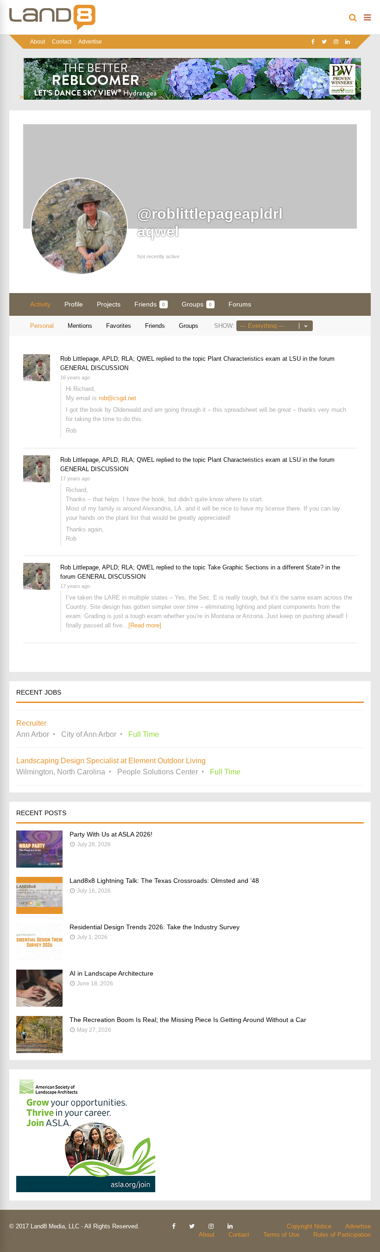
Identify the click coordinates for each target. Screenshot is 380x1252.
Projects (108, 304)
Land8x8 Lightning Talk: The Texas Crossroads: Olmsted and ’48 (164, 880)
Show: (224, 325)
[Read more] (144, 625)
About (37, 41)
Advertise (90, 41)
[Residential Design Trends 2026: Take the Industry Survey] (39, 958)
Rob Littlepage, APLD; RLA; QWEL (107, 358)
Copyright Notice (309, 1226)
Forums (239, 304)
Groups (197, 304)
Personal (42, 325)
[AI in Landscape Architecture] (39, 1004)
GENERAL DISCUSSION (94, 367)
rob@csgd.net (117, 398)
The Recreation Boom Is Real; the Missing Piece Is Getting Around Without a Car (188, 1019)
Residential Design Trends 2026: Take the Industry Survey (155, 927)
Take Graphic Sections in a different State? (265, 567)
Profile (73, 304)
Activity (40, 304)
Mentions (80, 325)
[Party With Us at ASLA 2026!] (39, 865)
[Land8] (52, 29)
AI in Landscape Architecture (111, 973)
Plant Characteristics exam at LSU (254, 358)
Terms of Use (281, 1234)
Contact (61, 41)
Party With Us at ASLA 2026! (111, 834)
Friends (149, 304)
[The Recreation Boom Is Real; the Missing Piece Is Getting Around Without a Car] (39, 1050)
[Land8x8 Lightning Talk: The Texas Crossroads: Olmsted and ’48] (39, 911)
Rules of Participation (342, 1234)
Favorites (118, 325)
